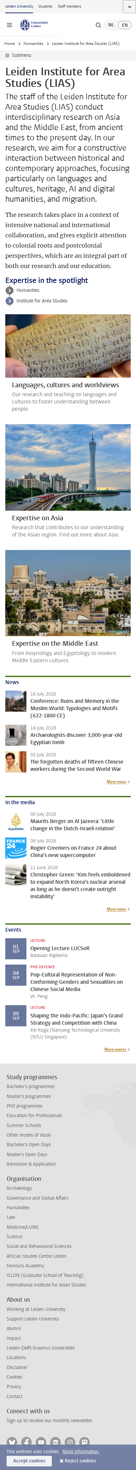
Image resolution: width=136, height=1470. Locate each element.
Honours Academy (25, 1266)
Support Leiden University (33, 1319)
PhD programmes (24, 1106)
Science (14, 1237)
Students (45, 6)
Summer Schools (24, 1125)
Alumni (14, 1328)
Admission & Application (31, 1164)
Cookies (14, 1377)
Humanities (33, 43)
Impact (14, 1338)
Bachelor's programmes (30, 1086)
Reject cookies (80, 1461)
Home (9, 43)
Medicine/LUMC (23, 1227)
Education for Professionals (34, 1115)
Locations (16, 1357)
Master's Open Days (27, 1154)
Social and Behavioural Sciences (39, 1246)
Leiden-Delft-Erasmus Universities (41, 1348)
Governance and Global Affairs (37, 1198)
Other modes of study (29, 1135)
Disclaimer (17, 1367)
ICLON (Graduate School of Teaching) (45, 1275)
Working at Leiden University (36, 1309)
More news (116, 781)
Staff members (69, 6)
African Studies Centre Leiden (36, 1256)
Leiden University (19, 6)
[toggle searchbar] (98, 25)
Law (11, 1217)
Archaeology (19, 1188)
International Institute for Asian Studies (46, 1285)
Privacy (14, 1387)
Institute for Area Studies (42, 301)
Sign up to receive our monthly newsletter (49, 1421)
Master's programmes (29, 1096)
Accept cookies (29, 1461)
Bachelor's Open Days (29, 1145)
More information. (81, 1452)
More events (115, 1049)
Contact (14, 1396)
